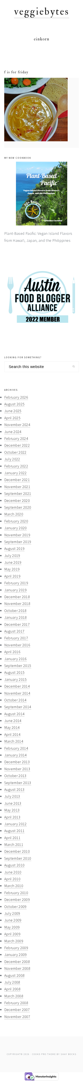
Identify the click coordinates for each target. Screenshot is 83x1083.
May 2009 (12, 927)
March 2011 (13, 844)
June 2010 (12, 872)
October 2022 (15, 452)
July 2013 (12, 796)
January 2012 (15, 823)
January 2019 (15, 590)
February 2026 (16, 397)
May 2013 (12, 810)
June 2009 (12, 920)
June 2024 (12, 431)
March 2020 (13, 514)
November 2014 (17, 693)
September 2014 (17, 706)
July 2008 (12, 982)
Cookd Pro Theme (44, 1054)
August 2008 (14, 975)
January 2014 (15, 755)
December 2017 (17, 624)
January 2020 (15, 527)
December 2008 (17, 961)
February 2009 (16, 947)
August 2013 (14, 789)
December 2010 (17, 851)
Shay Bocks (68, 1054)
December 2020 (17, 500)
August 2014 (14, 713)
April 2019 (12, 576)
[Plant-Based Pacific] (41, 193)
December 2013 (17, 761)
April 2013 (12, 817)
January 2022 (15, 472)
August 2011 (14, 830)
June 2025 (12, 410)
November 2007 (17, 1016)
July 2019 (12, 555)
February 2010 (16, 892)
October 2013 (15, 775)
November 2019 (17, 534)
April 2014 (12, 734)
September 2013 (17, 782)
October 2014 (15, 700)
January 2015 (15, 679)
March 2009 (13, 941)
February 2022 (16, 466)
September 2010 (17, 858)
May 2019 (12, 569)
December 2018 (17, 596)
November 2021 (17, 486)
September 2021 (17, 493)
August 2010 (14, 865)
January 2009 (15, 954)
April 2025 (12, 417)
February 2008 (16, 1002)
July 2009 (12, 913)
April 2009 (12, 934)
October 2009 (15, 906)
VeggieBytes (41, 11)
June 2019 (12, 562)
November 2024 (17, 424)
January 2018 (15, 617)
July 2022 (12, 459)
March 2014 (13, 741)
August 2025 (14, 404)
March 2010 (13, 885)
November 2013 (17, 768)
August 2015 (14, 672)
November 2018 (17, 603)
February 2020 (16, 521)
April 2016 (12, 651)
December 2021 (17, 479)
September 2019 (17, 541)
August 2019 (14, 548)
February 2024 (16, 438)
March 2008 (13, 996)
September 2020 (17, 507)
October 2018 (15, 610)
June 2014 (12, 720)
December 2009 (17, 899)
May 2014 (12, 727)
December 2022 (17, 445)
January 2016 (15, 658)
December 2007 (17, 1009)
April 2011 (12, 837)
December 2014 (17, 686)
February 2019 (16, 582)
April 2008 (12, 989)
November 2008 (17, 968)
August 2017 (14, 631)
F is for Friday (16, 72)
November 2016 (17, 645)
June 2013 (12, 803)
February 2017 (16, 638)
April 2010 (12, 878)
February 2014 (16, 748)
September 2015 (17, 665)
